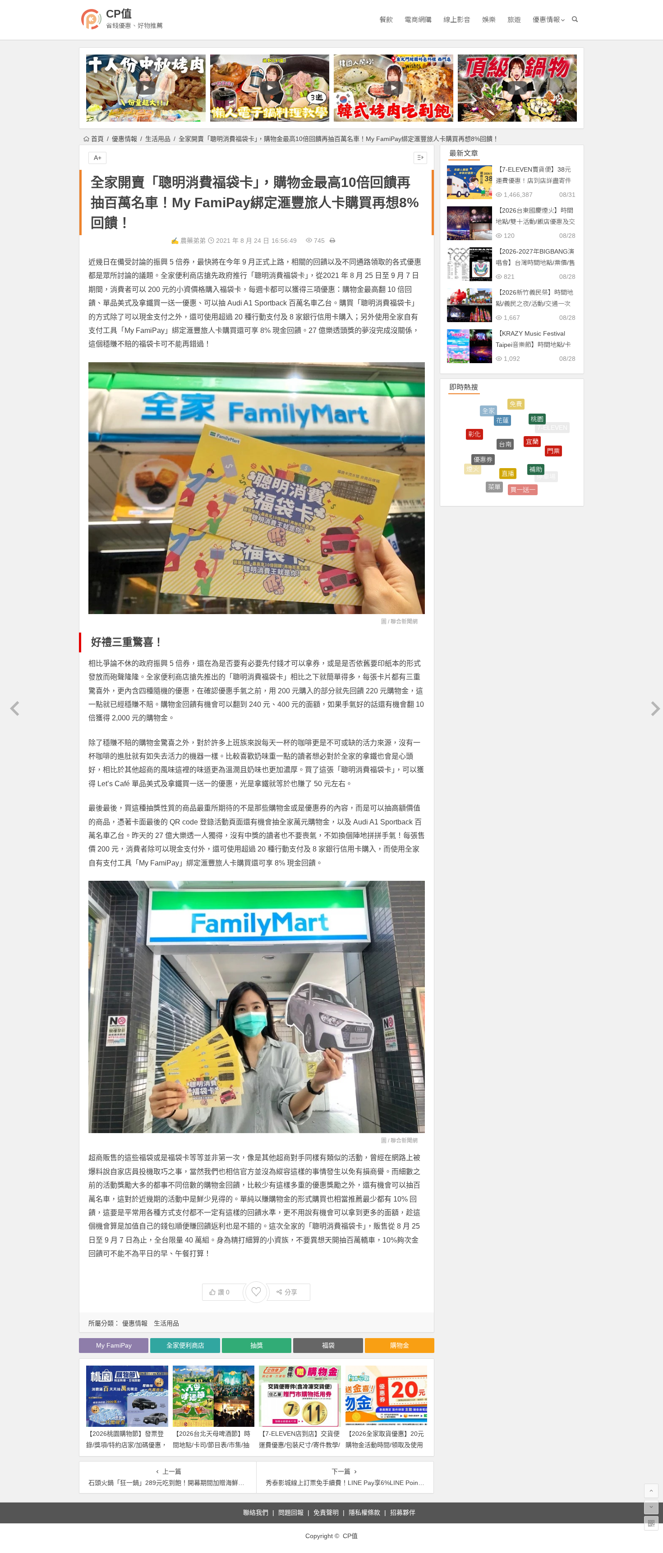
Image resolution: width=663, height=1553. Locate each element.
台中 (535, 485)
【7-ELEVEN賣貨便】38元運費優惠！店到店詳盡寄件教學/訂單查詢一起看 (533, 181)
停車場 (546, 462)
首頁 (97, 138)
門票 (553, 434)
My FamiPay (114, 1345)
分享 (291, 1292)
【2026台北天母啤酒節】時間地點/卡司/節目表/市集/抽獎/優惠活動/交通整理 (211, 1445)
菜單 (494, 457)
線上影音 (456, 19)
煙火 (472, 453)
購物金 (399, 1345)
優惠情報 (546, 19)
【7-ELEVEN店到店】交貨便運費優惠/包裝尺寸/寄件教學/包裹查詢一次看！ (299, 1445)
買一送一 (522, 461)
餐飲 (386, 19)
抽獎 (256, 1345)
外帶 (489, 480)
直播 (508, 430)
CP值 (119, 14)
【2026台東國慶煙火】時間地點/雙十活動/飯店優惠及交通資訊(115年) (535, 222)
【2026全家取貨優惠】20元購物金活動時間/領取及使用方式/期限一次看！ (384, 1445)
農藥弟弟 (193, 240)
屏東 (516, 483)
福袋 (328, 1345)
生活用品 (157, 138)
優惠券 (483, 426)
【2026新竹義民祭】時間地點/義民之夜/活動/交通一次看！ (534, 304)
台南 (505, 408)
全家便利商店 (185, 1345)
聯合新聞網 (404, 622)
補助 (535, 433)
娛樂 (489, 19)
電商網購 (418, 19)
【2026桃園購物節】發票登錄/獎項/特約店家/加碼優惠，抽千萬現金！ (126, 1445)
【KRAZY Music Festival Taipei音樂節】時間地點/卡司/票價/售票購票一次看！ (533, 345)
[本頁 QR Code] (651, 1523)
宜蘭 (532, 410)
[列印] (332, 240)
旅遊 (514, 19)
